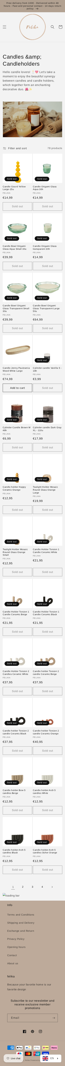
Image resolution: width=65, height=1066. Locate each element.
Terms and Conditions (20, 914)
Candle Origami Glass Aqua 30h (45, 188)
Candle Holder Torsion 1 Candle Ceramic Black (46, 613)
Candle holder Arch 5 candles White (44, 791)
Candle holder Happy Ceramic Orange (14, 488)
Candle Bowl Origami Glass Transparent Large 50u (46, 308)
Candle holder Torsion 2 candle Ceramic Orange (46, 732)
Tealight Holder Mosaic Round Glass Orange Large (45, 490)
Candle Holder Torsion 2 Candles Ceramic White (16, 672)
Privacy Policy (15, 938)
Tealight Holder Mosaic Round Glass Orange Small (15, 552)
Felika (27, 1060)
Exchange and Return (20, 930)
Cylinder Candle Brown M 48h (17, 429)
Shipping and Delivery (20, 922)
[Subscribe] (54, 1018)
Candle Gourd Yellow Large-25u (14, 188)
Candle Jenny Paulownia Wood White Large (16, 369)
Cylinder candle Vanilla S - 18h (47, 369)
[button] (4, 27)
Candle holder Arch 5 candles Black (14, 851)
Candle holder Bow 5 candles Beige (14, 791)
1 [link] (13, 886)
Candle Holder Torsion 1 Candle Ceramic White (46, 550)
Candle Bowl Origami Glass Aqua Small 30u (15, 247)
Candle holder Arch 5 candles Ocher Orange (45, 851)
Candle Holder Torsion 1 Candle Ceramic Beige (16, 613)
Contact (12, 955)
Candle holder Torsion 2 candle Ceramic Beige (46, 672)
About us (12, 963)
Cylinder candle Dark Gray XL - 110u (47, 429)
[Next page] (52, 887)
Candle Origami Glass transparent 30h (45, 247)
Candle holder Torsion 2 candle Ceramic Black (16, 732)
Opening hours (16, 947)
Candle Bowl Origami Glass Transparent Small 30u (16, 308)
